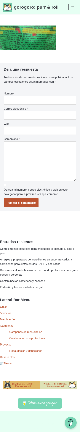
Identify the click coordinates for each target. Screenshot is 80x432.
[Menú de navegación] (72, 7)
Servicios (5, 313)
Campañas (6, 325)
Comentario (12, 138)
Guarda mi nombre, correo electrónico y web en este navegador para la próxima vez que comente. (36, 192)
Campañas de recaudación (25, 331)
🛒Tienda (6, 363)
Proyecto (5, 344)
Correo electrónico (16, 108)
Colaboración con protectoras (27, 338)
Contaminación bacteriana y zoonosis (23, 280)
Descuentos (7, 357)
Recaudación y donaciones (25, 350)
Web (6, 123)
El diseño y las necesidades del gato (22, 287)
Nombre (9, 93)
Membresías (7, 319)
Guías (3, 306)
